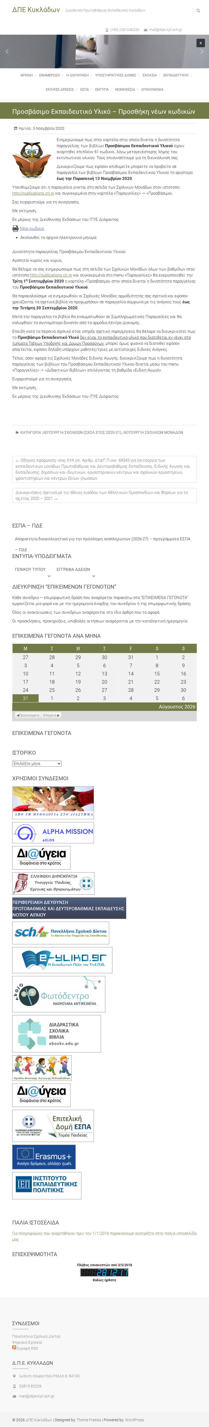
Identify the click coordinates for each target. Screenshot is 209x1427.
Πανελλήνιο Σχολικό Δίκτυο (36, 1336)
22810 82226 (30, 1386)
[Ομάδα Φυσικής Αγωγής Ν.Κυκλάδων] (42, 1058)
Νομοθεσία (125, 89)
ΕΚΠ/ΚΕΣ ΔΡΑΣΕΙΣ (60, 89)
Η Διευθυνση (77, 75)
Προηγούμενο (29, 715)
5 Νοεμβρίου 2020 (48, 128)
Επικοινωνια (152, 89)
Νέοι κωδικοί (32, 228)
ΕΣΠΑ (84, 89)
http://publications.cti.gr (33, 193)
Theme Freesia (89, 1420)
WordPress (134, 1420)
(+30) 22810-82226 (124, 30)
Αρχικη (26, 75)
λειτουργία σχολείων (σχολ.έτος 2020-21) (82, 432)
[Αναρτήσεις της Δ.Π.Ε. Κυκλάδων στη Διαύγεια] (41, 849)
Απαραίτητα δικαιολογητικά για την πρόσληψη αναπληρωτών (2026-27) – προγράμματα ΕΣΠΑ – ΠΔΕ (102, 540)
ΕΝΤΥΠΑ (102, 89)
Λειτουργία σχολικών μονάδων (153, 432)
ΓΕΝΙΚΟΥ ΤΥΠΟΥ (30, 569)
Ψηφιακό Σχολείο (27, 1342)
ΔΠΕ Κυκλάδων (36, 10)
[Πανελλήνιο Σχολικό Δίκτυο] (60, 924)
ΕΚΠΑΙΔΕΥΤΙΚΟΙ (176, 75)
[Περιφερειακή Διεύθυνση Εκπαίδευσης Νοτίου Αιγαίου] (69, 900)
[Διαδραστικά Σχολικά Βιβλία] (56, 1018)
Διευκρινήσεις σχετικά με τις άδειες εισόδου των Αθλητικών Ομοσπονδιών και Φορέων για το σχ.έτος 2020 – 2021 (102, 495)
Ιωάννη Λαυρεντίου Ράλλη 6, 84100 (49, 1376)
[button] (7, 51)
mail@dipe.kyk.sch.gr (165, 30)
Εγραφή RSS (27, 1348)
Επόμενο (49, 715)
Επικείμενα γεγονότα (41, 733)
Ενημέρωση (49, 75)
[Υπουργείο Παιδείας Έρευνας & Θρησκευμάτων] (53, 875)
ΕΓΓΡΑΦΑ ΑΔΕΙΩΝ (73, 569)
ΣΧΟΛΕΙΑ (150, 75)
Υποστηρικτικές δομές (115, 75)
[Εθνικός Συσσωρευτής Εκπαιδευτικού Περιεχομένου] (58, 979)
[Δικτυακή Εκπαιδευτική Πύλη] (62, 950)
